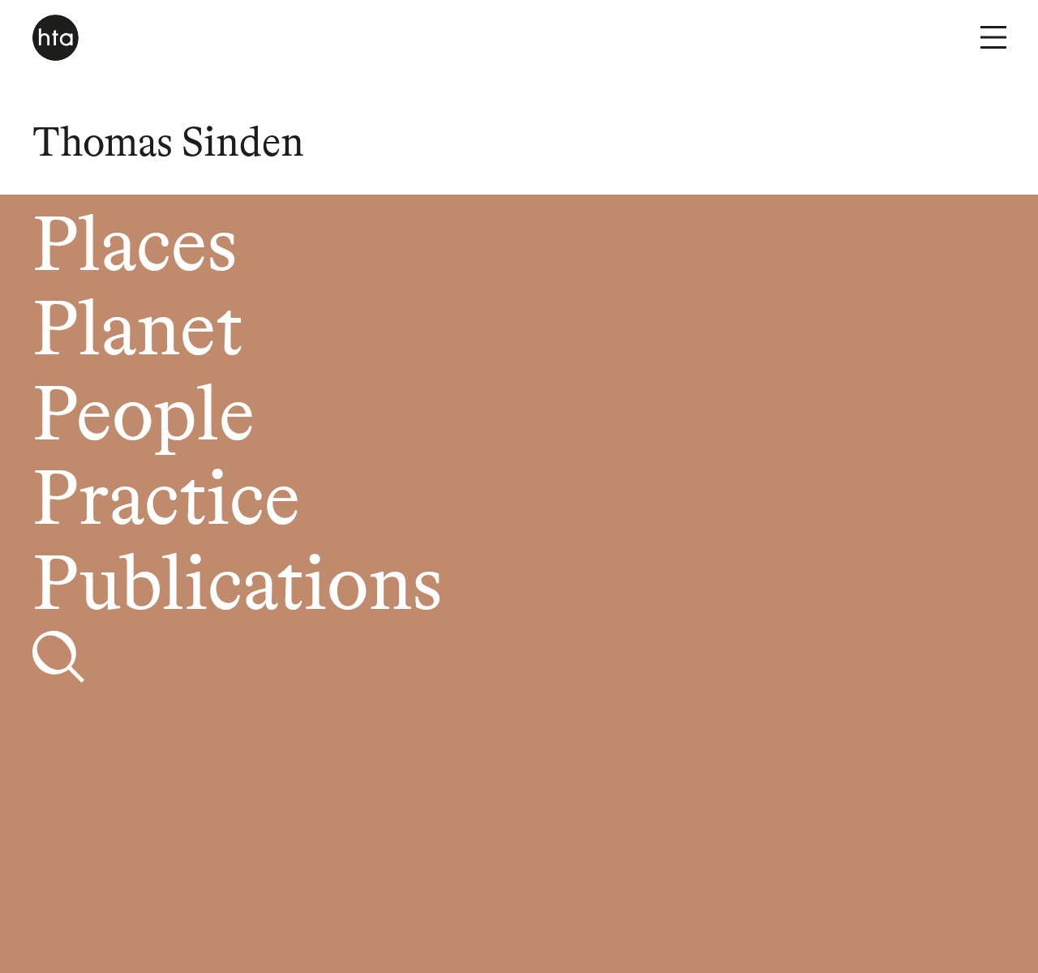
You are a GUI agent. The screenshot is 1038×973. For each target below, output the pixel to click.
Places (134, 249)
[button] (993, 37)
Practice (166, 503)
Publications (237, 588)
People (143, 418)
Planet (137, 333)
